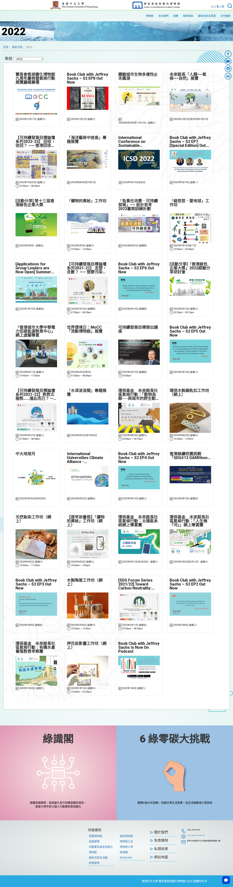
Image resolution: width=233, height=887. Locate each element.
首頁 (6, 47)
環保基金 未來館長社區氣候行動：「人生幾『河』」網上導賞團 (189, 521)
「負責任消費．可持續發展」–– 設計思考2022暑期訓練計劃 (138, 205)
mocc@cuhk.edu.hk (196, 835)
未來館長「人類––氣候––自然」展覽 (188, 76)
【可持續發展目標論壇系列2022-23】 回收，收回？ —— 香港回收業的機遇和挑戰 (35, 141)
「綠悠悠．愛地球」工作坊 (189, 203)
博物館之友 (126, 841)
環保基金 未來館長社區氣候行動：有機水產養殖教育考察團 (35, 647)
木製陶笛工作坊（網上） (85, 582)
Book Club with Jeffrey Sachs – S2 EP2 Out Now (190, 584)
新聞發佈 (94, 863)
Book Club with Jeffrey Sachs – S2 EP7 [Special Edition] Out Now (190, 141)
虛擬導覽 (94, 841)
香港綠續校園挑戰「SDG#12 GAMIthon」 (190, 456)
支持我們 (163, 15)
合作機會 (225, 15)
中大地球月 (25, 454)
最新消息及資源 (207, 15)
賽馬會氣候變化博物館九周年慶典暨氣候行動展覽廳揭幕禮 (35, 78)
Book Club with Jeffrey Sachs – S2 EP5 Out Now (190, 331)
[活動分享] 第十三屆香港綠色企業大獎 (35, 203)
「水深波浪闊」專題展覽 (87, 392)
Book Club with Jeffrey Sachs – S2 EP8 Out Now (87, 78)
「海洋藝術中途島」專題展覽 (87, 140)
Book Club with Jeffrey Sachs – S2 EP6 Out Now (138, 268)
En (212, 6)
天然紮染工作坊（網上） (33, 519)
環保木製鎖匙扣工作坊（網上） (189, 392)
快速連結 (94, 830)
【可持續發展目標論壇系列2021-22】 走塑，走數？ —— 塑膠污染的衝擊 (87, 268)
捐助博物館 (126, 836)
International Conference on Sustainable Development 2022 (135, 141)
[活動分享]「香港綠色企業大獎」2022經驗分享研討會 (190, 268)
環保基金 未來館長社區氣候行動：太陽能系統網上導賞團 (138, 521)
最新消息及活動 (98, 857)
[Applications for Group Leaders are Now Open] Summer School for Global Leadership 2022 (33, 268)
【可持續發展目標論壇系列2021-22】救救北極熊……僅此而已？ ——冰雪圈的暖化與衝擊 (36, 394)
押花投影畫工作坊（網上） (87, 645)
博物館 (150, 15)
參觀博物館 (95, 836)
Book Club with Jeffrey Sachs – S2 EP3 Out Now (36, 584)
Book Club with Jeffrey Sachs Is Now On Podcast (138, 647)
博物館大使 (126, 846)
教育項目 (188, 15)
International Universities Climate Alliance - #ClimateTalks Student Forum (87, 458)
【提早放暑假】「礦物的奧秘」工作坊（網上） (86, 521)
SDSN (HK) (126, 857)
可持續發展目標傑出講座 (138, 329)
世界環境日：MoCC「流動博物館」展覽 (85, 329)
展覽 (175, 15)
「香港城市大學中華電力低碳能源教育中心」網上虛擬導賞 (35, 331)
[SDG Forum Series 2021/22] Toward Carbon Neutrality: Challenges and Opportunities (135, 584)
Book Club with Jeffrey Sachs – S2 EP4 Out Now (138, 458)
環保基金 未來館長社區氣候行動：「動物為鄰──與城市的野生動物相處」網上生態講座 (139, 394)
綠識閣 (58, 739)
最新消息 (17, 47)
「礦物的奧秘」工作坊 (87, 201)
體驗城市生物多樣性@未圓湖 (137, 76)
